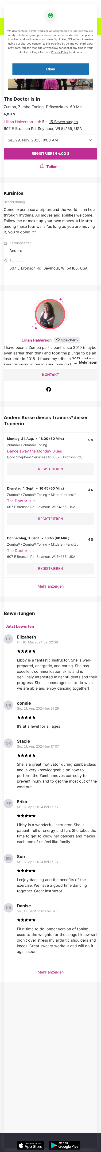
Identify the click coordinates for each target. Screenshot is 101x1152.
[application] (50, 576)
